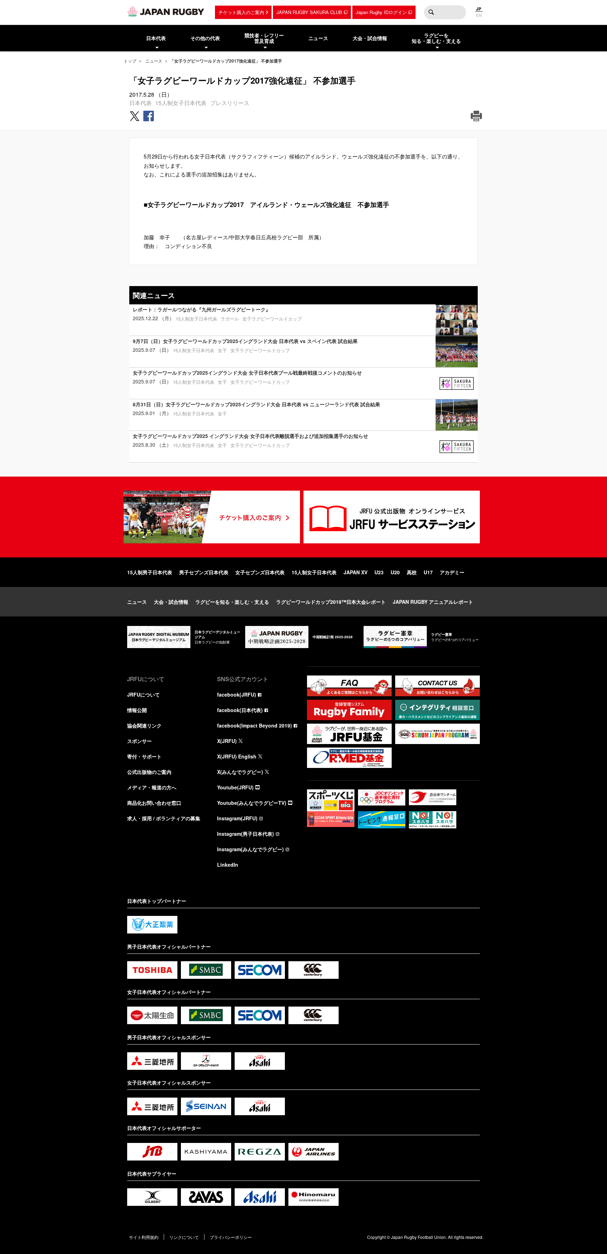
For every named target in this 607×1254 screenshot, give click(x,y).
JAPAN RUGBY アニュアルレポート (433, 601)
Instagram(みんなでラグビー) (250, 849)
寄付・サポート (144, 756)
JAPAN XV (355, 572)
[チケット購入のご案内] (212, 517)
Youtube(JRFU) (235, 787)
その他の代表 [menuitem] (205, 37)
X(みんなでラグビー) (240, 771)
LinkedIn (227, 864)
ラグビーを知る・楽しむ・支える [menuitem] (436, 38)
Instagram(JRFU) (237, 818)
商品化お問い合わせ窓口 (154, 802)
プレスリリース (229, 103)
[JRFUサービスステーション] (392, 517)
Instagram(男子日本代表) (245, 833)
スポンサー (139, 740)
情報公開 (137, 709)
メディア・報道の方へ (151, 787)
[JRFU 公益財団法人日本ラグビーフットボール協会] (165, 12)
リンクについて (184, 1237)
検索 (431, 12)
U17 (428, 572)
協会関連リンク (144, 725)
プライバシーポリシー (231, 1237)
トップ (130, 61)
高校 (412, 572)
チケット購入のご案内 (241, 12)
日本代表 (140, 103)
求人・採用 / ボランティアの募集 (163, 818)
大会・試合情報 (171, 601)
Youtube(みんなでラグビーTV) (251, 802)
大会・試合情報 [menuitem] (370, 37)
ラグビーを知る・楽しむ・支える (232, 601)
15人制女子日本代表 (181, 103)
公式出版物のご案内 (149, 771)
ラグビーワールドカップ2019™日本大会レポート (331, 601)
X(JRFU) (227, 740)
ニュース (153, 61)
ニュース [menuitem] (318, 37)
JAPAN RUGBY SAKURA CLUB (309, 12)
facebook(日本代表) (240, 709)
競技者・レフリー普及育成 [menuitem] (264, 38)
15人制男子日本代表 (149, 572)
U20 (395, 572)
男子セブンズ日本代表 (203, 572)
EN (479, 15)
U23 (379, 572)
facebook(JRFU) (236, 694)
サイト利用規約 (143, 1237)
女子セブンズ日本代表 (260, 572)
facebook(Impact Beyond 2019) (254, 725)
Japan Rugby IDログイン (381, 12)
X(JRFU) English (236, 756)
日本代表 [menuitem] (156, 37)
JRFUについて (143, 694)
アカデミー (452, 572)
